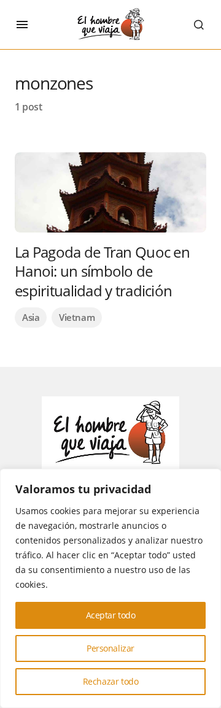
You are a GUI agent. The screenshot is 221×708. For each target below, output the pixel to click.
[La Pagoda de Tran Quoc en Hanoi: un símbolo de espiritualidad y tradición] (110, 192)
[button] (22, 24)
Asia (30, 317)
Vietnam (77, 317)
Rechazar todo (111, 681)
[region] (110, 588)
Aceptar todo (111, 615)
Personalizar (110, 648)
